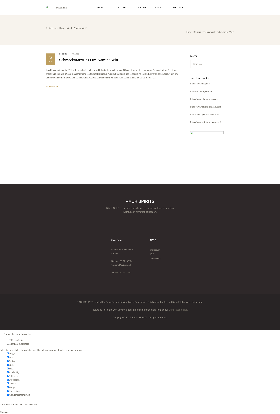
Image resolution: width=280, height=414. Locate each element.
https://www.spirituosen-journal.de (206, 122)
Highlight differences (19, 344)
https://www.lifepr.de (200, 83)
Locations (63, 54)
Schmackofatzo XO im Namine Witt (88, 60)
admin (76, 54)
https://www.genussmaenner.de (204, 114)
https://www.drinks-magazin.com (205, 106)
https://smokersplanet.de (201, 91)
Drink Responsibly (178, 310)
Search (230, 64)
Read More (52, 86)
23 (50, 58)
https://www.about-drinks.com (204, 99)
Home (189, 32)
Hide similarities (16, 340)
